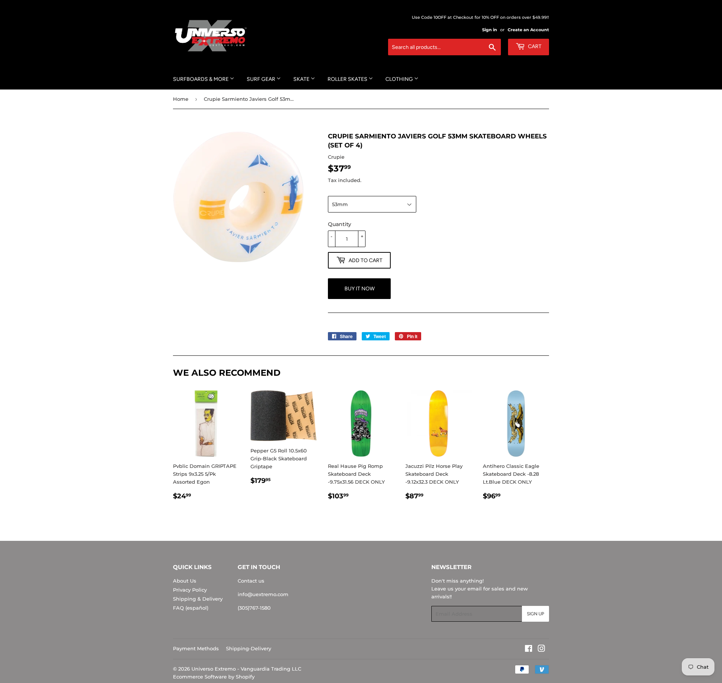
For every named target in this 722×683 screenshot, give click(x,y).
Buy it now (359, 288)
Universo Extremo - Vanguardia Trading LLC (246, 669)
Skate (302, 79)
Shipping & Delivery (198, 599)
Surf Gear (261, 79)
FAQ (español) (190, 608)
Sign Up (535, 613)
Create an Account (528, 29)
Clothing (399, 79)
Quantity (339, 224)
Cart (534, 46)
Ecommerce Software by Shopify (214, 677)
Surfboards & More (201, 79)
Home (180, 99)
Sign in (489, 29)
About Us (184, 581)
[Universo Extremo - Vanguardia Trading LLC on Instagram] (541, 650)
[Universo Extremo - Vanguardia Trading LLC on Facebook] (528, 650)
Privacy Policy (190, 590)
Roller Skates (348, 79)
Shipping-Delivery (248, 648)
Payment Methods (196, 648)
